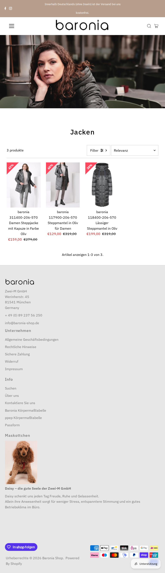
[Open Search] (149, 26)
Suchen (10, 388)
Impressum (14, 369)
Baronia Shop (52, 558)
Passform (12, 425)
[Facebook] (5, 8)
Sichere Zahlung (17, 354)
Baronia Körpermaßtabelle (25, 410)
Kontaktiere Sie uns (20, 403)
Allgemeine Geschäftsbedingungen (31, 339)
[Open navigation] (24, 26)
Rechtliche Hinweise (20, 347)
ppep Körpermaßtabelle (23, 418)
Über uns (12, 395)
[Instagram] (10, 8)
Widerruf (11, 361)
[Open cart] (156, 26)
